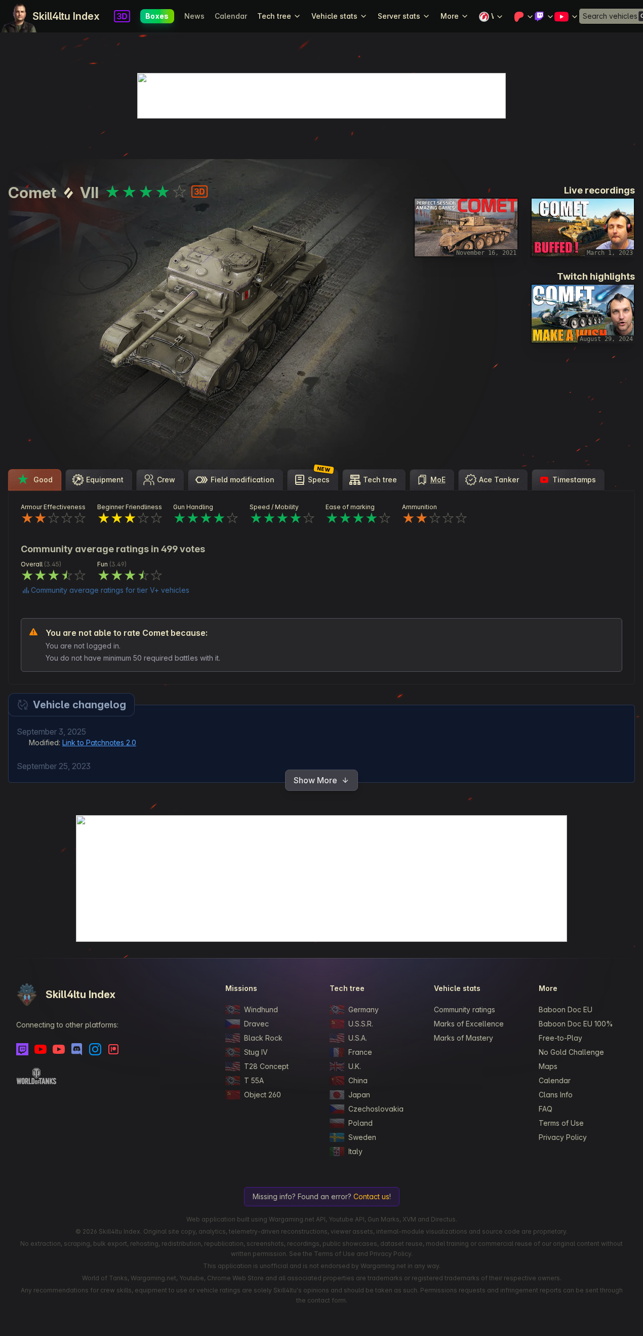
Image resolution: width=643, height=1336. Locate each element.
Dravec (256, 1023)
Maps (548, 1066)
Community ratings (464, 1009)
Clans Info (556, 1094)
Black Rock (263, 1038)
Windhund (261, 1009)
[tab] (34, 479)
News (194, 16)
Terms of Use (561, 1123)
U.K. (354, 1066)
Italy (355, 1151)
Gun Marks (383, 1219)
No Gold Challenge (571, 1052)
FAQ (545, 1108)
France (360, 1052)
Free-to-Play (560, 1038)
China (358, 1080)
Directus (443, 1219)
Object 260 (262, 1094)
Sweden (362, 1137)
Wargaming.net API (297, 1219)
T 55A (254, 1080)
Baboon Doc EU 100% (576, 1023)
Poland (360, 1123)
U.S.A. (357, 1038)
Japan (359, 1094)
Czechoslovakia (376, 1108)
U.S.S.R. (360, 1023)
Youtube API (347, 1219)
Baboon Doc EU (565, 1009)
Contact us (371, 1196)
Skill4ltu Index (66, 16)
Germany (363, 1009)
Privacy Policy (563, 1137)
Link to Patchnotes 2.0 (99, 742)
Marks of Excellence (469, 1023)
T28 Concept (266, 1066)
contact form (326, 1300)
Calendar (231, 16)
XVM (409, 1219)
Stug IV (256, 1052)
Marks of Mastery (463, 1038)
